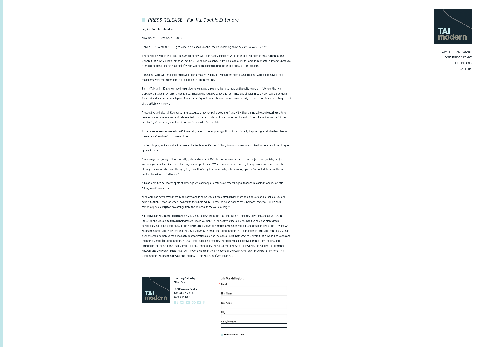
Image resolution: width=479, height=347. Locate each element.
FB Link (176, 302)
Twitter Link (199, 302)
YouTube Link (188, 302)
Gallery (466, 68)
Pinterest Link (194, 302)
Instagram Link (182, 302)
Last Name (226, 303)
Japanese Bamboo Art (456, 52)
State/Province (228, 322)
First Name (226, 294)
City (223, 312)
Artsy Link (205, 302)
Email (224, 284)
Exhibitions (463, 63)
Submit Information (234, 335)
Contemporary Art (458, 57)
